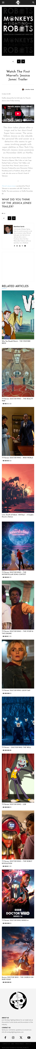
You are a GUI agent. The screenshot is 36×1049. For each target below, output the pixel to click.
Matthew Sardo (30, 89)
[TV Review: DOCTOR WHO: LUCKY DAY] (18, 664)
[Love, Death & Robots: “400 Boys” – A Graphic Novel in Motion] (18, 488)
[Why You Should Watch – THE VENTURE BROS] (18, 314)
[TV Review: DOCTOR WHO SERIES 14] (18, 894)
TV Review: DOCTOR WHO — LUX (14, 804)
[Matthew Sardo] (23, 89)
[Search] (33, 2)
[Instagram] (17, 245)
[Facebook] (19, 61)
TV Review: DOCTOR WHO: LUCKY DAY (16, 690)
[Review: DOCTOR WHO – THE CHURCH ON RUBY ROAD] (18, 951)
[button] (3, 2)
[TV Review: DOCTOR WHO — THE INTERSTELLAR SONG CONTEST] (18, 546)
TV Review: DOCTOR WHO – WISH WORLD (17, 458)
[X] (23, 61)
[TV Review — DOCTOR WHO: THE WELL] (18, 721)
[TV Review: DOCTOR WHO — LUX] (18, 778)
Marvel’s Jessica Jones (8, 186)
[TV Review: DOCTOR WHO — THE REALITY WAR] (18, 372)
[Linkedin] (19, 245)
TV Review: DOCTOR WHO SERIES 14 (15, 920)
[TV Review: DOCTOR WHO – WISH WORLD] (18, 431)
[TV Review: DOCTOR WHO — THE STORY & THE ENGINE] (18, 605)
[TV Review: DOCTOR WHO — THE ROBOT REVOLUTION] (18, 834)
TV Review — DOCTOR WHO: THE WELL (16, 747)
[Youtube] (25, 245)
